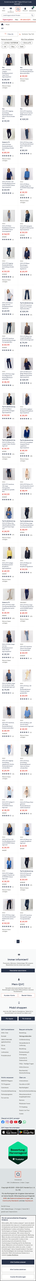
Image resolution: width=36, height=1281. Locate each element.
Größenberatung (24, 1039)
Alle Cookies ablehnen (18, 1269)
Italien (22, 1182)
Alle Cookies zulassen (18, 1262)
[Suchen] (32, 15)
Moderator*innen (24, 1103)
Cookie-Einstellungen (18, 1277)
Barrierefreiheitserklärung (27, 1091)
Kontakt (3, 1036)
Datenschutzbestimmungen (20, 1198)
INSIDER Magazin (7, 1081)
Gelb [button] (22, 47)
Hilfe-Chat (4, 1033)
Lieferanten (5, 1052)
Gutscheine (4, 1087)
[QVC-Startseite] (2, 24)
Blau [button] (13, 47)
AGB (5, 1198)
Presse (3, 1049)
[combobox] (16, 15)
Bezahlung (22, 1049)
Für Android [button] (26, 1019)
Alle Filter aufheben (27, 39)
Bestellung (22, 1033)
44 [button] (5, 47)
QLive (3, 1045)
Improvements (13, 1211)
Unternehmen (23, 1081)
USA (8, 1182)
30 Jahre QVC (25, 20)
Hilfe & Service (24, 1067)
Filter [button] (10, 34)
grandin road (4, 1211)
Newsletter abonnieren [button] (18, 970)
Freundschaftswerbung (8, 1091)
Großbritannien (15, 1182)
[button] (3, 9)
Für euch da (5, 1098)
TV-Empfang (23, 1107)
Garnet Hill (25, 1209)
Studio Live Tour (24, 1110)
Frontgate (18, 1209)
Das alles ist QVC (24, 1084)
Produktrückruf (6, 1055)
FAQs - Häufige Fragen (26, 1064)
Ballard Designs (9, 1209)
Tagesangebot (8, 20)
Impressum (29, 1201)
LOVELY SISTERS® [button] (11, 43)
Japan (27, 1182)
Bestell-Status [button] (27, 995)
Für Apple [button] (9, 1019)
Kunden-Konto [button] (9, 995)
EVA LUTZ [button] (27, 43)
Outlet (21, 1114)
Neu (16, 20)
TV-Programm (5, 1084)
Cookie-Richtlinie (12, 1255)
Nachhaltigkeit (23, 1087)
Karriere (21, 1100)
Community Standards (11, 1201)
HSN (2, 1209)
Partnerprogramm (6, 1094)
